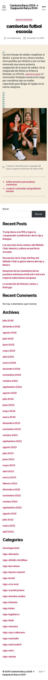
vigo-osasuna (10, 626)
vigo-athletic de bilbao (15, 560)
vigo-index (8, 608)
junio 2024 (8, 405)
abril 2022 (8, 531)
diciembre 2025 (11, 326)
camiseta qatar (33, 74)
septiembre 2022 (12, 507)
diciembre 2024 (11, 368)
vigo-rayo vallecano (14, 632)
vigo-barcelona (11, 566)
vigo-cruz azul (10, 584)
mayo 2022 (9, 525)
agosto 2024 (10, 393)
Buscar (6, 209)
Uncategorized (24, 20)
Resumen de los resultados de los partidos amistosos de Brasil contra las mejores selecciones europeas (24, 274)
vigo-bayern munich (14, 572)
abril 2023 (8, 471)
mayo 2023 (9, 465)
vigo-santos (9, 656)
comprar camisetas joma (17, 166)
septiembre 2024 (12, 387)
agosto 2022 (10, 513)
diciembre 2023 (11, 423)
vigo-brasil (9, 578)
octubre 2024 (10, 381)
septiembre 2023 (12, 441)
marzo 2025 (9, 362)
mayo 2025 (9, 350)
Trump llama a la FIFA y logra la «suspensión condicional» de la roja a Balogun (23, 235)
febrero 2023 (10, 483)
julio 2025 (8, 338)
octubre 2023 (10, 435)
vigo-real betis (11, 638)
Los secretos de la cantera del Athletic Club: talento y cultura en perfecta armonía (23, 248)
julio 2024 (8, 399)
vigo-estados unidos (14, 596)
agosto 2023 (10, 447)
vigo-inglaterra (11, 614)
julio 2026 (8, 320)
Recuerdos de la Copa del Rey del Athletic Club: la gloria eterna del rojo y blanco (23, 261)
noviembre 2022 (12, 495)
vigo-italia (8, 620)
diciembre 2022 (11, 489)
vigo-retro (8, 650)
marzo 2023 (9, 477)
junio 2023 (8, 459)
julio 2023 (8, 453)
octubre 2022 (10, 501)
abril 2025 (8, 356)
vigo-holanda (10, 602)
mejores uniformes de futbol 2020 (27, 168)
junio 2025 (8, 344)
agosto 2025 (10, 332)
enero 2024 (9, 417)
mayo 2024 (9, 411)
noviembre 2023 (12, 429)
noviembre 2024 (12, 374)
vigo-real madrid (12, 644)
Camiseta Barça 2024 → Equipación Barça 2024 (24, 6)
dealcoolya (16, 38)
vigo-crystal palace (13, 590)
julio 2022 (8, 519)
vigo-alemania (11, 554)
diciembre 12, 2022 (35, 38)
